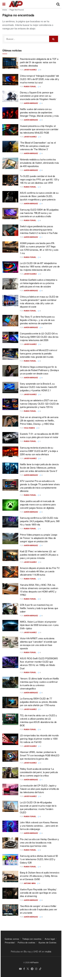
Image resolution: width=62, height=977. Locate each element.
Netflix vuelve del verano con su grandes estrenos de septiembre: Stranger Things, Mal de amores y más (39, 112)
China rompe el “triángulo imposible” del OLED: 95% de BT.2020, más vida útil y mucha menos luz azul (39, 79)
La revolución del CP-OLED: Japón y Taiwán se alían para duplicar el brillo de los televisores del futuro (39, 789)
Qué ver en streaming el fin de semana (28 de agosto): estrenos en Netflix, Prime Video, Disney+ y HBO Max (39, 420)
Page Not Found (17, 9)
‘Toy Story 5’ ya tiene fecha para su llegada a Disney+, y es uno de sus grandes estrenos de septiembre (37, 320)
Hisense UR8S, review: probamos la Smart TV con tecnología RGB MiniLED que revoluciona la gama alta (39, 755)
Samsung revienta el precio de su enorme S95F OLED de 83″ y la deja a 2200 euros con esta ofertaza (39, 451)
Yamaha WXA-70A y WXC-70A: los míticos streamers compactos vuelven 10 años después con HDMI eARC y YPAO (39, 589)
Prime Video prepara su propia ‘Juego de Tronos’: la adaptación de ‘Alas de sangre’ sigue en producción (38, 538)
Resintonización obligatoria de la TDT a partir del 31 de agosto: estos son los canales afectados (39, 62)
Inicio (4, 9)
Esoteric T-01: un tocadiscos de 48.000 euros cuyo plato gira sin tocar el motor (39, 435)
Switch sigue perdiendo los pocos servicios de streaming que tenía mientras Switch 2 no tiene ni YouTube (39, 230)
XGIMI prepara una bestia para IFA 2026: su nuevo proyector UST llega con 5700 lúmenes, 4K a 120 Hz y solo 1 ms (39, 248)
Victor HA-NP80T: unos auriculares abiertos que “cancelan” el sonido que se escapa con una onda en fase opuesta (38, 643)
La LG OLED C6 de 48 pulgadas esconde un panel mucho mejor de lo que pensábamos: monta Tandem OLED (38, 807)
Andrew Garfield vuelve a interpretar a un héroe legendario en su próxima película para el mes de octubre (38, 283)
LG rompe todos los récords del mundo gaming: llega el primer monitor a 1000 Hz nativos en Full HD (39, 739)
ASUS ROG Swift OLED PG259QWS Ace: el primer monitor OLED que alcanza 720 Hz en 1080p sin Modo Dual (39, 663)
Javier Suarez (30, 70)
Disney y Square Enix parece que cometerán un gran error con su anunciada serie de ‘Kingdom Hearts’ (38, 96)
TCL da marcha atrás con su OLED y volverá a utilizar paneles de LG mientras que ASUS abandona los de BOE (38, 720)
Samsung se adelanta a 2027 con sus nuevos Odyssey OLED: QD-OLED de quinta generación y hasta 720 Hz (39, 404)
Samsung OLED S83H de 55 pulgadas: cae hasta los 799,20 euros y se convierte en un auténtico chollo (39, 213)
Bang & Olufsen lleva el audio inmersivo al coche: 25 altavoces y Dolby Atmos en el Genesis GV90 (39, 876)
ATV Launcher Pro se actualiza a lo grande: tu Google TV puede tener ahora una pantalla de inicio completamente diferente (40, 486)
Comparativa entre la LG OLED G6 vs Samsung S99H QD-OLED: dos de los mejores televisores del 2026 (39, 337)
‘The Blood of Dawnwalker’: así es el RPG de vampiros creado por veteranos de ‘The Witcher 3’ (38, 146)
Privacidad (9, 942)
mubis (48, 951)
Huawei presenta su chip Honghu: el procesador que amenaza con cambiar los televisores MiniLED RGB (39, 129)
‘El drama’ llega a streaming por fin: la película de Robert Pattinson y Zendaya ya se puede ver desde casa (39, 370)
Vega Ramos (29, 428)
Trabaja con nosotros (31, 938)
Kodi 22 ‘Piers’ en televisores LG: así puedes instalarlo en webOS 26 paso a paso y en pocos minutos (39, 555)
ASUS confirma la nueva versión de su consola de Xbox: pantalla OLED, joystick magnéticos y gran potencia (39, 196)
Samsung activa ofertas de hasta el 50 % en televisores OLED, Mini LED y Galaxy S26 (39, 859)
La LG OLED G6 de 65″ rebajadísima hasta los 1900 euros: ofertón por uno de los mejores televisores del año (40, 266)
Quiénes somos (12, 938)
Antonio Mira (30, 883)
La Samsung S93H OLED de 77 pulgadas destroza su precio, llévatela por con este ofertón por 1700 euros (38, 702)
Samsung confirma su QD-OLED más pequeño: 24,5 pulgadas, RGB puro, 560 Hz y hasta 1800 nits (40, 521)
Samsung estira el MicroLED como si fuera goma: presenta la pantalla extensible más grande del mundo (38, 353)
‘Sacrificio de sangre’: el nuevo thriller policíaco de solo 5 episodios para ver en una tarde (38, 909)
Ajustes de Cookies (47, 942)
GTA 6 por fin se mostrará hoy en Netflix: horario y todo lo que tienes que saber (39, 608)
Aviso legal (50, 938)
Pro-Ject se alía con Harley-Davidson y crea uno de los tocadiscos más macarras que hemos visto (39, 842)
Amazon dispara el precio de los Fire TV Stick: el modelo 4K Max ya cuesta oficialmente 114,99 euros (39, 571)
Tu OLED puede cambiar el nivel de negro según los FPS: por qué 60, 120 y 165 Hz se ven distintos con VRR (39, 179)
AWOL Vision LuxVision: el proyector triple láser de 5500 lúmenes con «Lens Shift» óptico (39, 625)
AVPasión (34, 962)
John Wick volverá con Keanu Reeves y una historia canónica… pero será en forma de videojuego (39, 826)
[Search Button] (53, 39)
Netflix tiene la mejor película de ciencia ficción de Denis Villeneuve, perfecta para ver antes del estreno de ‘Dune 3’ (39, 468)
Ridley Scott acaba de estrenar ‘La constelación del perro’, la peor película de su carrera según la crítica (39, 772)
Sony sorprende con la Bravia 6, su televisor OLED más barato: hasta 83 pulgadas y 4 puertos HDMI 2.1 (38, 387)
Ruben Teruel (30, 86)
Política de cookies (26, 942)
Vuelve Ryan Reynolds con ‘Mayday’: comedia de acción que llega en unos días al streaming (38, 893)
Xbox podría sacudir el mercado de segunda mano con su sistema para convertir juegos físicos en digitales (37, 504)
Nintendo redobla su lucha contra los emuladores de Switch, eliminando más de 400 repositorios (39, 163)
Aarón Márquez (31, 103)
